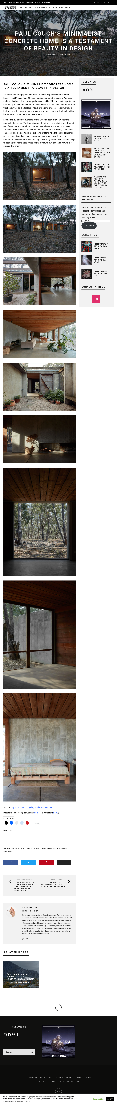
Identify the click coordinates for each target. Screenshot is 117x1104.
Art (22, 7)
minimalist (63, 848)
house (56, 848)
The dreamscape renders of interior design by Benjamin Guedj (102, 153)
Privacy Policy (84, 1077)
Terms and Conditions (39, 1077)
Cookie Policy (63, 1077)
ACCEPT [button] (110, 1099)
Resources (45, 7)
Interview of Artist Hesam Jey (101, 274)
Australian (20, 848)
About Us (20, 2)
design (43, 848)
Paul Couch (8, 852)
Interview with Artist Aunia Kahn (101, 246)
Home (50, 848)
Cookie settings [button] (98, 1099)
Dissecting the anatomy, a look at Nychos (102, 167)
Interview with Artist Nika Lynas (101, 260)
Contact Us (9, 2)
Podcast (58, 7)
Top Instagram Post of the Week (101, 139)
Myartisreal (51, 54)
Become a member (42, 2)
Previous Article (24, 879)
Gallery (29, 2)
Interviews (31, 7)
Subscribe (89, 225)
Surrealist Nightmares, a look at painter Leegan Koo (53, 884)
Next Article (56, 879)
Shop (68, 7)
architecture (9, 848)
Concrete (35, 848)
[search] (31, 1052)
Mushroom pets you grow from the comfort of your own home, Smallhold (24, 886)
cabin (28, 848)
